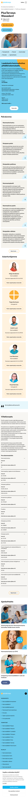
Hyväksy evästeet (14, 787)
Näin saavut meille (6, 103)
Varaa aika (14, 108)
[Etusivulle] (6, 2)
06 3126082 (4, 82)
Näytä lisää (13, 251)
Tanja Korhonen (14, 302)
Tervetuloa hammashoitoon (7, 6)
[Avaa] (24, 458)
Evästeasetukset (14, 795)
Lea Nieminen (14, 356)
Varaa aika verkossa (8, 25)
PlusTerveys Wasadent (20, 9)
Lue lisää (5, 682)
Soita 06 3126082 (7, 30)
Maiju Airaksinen (14, 273)
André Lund (14, 328)
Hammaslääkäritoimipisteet (7, 9)
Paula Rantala (14, 385)
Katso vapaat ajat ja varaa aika (15, 283)
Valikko (22, 2)
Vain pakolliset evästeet (14, 791)
